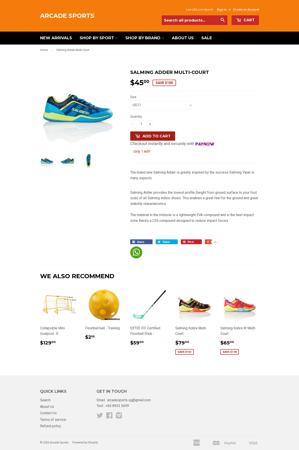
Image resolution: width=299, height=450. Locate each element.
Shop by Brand (143, 38)
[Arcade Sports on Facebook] (109, 417)
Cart (249, 20)
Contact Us (48, 413)
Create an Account (246, 9)
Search (45, 400)
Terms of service (53, 420)
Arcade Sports (67, 15)
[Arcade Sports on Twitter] (100, 417)
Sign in (222, 9)
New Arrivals (56, 38)
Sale (206, 38)
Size (133, 97)
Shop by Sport (97, 38)
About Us (183, 38)
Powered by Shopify (85, 442)
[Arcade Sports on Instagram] (119, 417)
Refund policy (50, 426)
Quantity (136, 116)
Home (44, 50)
